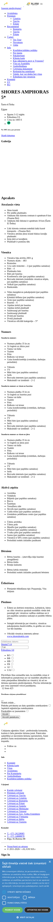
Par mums (17, 53)
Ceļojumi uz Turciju (16, 795)
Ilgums (6, 644)
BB (9, 658)
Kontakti (11, 79)
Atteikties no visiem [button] (37, 910)
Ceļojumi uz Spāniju (16, 806)
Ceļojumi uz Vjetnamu (17, 816)
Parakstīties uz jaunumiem (13, 711)
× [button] (50, 862)
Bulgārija (17, 29)
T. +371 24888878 (15, 836)
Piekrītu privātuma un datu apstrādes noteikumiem (24, 705)
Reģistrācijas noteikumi (24, 71)
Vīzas (9, 768)
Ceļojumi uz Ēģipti (16, 803)
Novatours (18, 42)
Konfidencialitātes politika (25, 50)
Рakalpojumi (19, 55)
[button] (26, 917)
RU (8, 84)
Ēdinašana (7, 650)
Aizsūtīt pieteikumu (10, 717)
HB (9, 661)
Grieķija (16, 18)
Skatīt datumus (8, 135)
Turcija (16, 21)
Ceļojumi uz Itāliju (15, 819)
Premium (11, 16)
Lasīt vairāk (44, 886)
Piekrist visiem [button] (12, 910)
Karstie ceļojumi (14, 790)
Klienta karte (19, 58)
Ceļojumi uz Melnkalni (17, 808)
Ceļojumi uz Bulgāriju (17, 801)
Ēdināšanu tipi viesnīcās (24, 76)
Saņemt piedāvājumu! (11, 8)
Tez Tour (17, 39)
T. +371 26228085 (15, 833)
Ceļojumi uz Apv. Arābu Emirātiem (23, 814)
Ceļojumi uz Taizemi (16, 811)
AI (8, 667)
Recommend (13, 26)
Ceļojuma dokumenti (22, 69)
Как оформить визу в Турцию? (28, 61)
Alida (15, 45)
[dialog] (26, 890)
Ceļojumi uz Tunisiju (16, 822)
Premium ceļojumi (15, 793)
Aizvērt (5, 714)
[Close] (2, 700)
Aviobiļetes (12, 13)
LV (8, 82)
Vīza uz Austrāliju (21, 63)
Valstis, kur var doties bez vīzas (27, 74)
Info (9, 47)
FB (9, 664)
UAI (9, 670)
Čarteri (10, 37)
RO (9, 655)
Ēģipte (16, 24)
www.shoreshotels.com (18, 636)
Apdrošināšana (20, 66)
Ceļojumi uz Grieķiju (17, 798)
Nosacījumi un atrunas (17, 846)
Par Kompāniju (14, 773)
